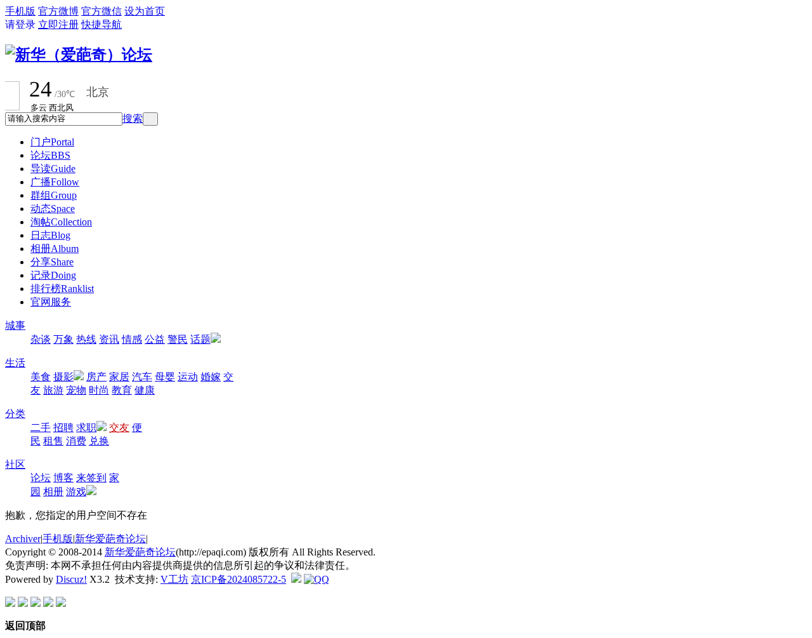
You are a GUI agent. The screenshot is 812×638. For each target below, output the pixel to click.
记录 (53, 275)
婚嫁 (210, 376)
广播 (54, 181)
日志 (50, 235)
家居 (119, 376)
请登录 (20, 24)
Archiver (23, 538)
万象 (63, 339)
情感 (132, 339)
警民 (177, 339)
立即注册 (58, 24)
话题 (200, 339)
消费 (76, 440)
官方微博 (58, 11)
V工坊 (174, 579)
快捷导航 (101, 24)
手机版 (20, 11)
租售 (53, 440)
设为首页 (144, 11)
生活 (15, 362)
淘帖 (61, 221)
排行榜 (62, 288)
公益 (155, 339)
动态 (52, 208)
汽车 (142, 376)
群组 (53, 195)
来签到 (91, 477)
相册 (54, 248)
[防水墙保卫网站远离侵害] (296, 579)
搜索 (132, 118)
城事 (15, 325)
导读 (52, 168)
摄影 (63, 376)
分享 (52, 261)
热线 (86, 339)
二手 (40, 427)
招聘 (63, 427)
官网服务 (50, 301)
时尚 (99, 390)
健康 (144, 390)
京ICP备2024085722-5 (238, 579)
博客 (63, 477)
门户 (52, 141)
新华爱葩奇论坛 (110, 538)
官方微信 (101, 11)
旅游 (53, 390)
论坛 (50, 155)
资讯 (109, 339)
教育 (122, 390)
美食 (40, 376)
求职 (86, 427)
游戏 (76, 491)
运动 (188, 376)
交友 (119, 427)
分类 (15, 413)
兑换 (99, 440)
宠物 (76, 390)
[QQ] (316, 579)
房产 (96, 376)
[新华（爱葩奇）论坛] (78, 54)
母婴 (165, 376)
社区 (15, 464)
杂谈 (40, 339)
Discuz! (71, 579)
